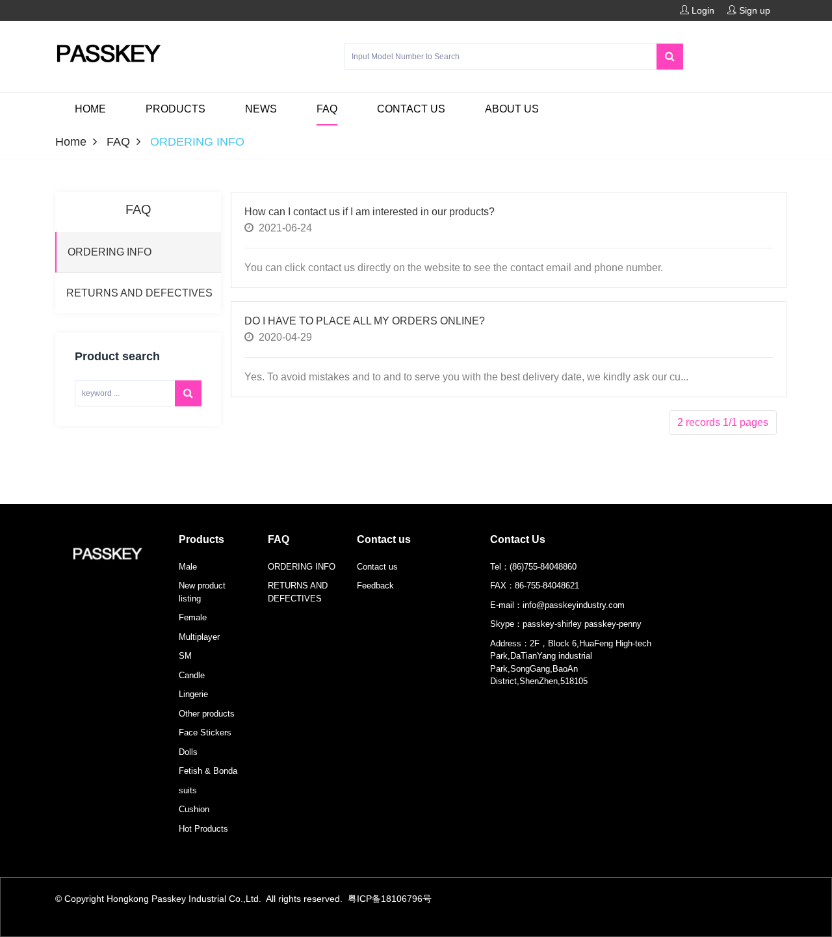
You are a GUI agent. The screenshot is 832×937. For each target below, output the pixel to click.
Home (90, 108)
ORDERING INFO (301, 567)
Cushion (194, 809)
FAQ (327, 108)
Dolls (188, 752)
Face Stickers (205, 732)
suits (188, 790)
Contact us (411, 108)
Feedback (375, 585)
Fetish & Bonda (208, 771)
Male (188, 567)
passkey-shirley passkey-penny (582, 624)
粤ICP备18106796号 (390, 898)
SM (185, 656)
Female (193, 617)
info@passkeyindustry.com (574, 605)
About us (512, 108)
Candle (192, 675)
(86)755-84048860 (543, 567)
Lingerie (193, 694)
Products (175, 108)
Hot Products (203, 829)
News (261, 108)
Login (701, 10)
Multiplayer (199, 637)
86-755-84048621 (547, 585)
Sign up (753, 10)
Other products (207, 714)
